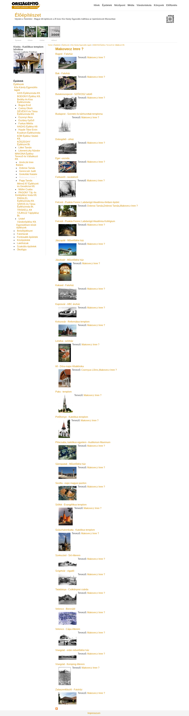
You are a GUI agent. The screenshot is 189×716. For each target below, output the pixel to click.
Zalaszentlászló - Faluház (68, 689)
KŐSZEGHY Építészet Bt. (23, 143)
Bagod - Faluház (64, 54)
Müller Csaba (25, 189)
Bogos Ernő (24, 105)
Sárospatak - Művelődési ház (70, 464)
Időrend (54, 40)
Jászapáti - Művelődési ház (69, 240)
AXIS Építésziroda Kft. (28, 93)
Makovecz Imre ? (28, 177)
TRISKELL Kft (24, 210)
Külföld (42, 40)
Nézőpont (119, 5)
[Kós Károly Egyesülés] (170, 19)
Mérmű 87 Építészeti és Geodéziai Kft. (28, 185)
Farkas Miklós (25, 123)
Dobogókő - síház (64, 139)
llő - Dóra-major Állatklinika (69, 366)
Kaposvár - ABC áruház (67, 304)
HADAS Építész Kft (27, 126)
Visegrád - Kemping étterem (70, 664)
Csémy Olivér (25, 108)
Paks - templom (63, 391)
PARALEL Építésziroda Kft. (25, 199)
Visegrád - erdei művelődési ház (72, 650)
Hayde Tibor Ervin (27, 129)
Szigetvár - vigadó (64, 571)
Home (50, 45)
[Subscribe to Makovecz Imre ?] (56, 709)
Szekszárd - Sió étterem (67, 555)
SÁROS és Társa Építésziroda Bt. (26, 205)
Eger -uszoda (62, 158)
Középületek (23, 240)
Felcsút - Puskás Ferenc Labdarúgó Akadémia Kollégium (85, 221)
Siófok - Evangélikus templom (71, 504)
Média (131, 5)
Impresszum (94, 713)
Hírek (97, 5)
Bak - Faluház (62, 73)
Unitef (21, 218)
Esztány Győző (26, 120)
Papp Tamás (25, 180)
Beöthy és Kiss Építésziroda (25, 100)
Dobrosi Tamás (27, 168)
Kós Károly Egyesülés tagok (81, 45)
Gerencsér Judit (27, 171)
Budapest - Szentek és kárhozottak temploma (79, 114)
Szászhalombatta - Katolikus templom (75, 530)
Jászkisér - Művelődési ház (69, 260)
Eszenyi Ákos (25, 117)
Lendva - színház (64, 341)
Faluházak (22, 234)
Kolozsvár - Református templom (72, 321)
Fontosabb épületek (27, 237)
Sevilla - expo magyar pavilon (70, 483)
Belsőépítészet (24, 231)
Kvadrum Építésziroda (28, 133)
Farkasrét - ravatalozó (66, 177)
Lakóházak (22, 243)
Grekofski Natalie (28, 174)
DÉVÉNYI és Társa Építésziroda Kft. (27, 112)
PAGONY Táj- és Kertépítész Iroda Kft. (26, 193)
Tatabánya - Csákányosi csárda (71, 589)
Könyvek (159, 5)
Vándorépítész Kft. (26, 222)
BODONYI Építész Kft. (28, 96)
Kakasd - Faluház (64, 285)
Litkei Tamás (25, 147)
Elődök (30, 40)
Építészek (18, 84)
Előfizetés (171, 5)
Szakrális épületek (26, 246)
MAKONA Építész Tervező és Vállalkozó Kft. (26, 156)
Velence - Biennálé (65, 609)
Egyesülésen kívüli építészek (26, 226)
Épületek (107, 5)
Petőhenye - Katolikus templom (71, 417)
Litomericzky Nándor (29, 150)
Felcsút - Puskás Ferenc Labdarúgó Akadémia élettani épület (87, 202)
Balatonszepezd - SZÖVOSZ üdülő (73, 94)
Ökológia (21, 249)
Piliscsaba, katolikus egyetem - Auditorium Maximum (82, 442)
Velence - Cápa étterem (67, 629)
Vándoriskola (144, 5)
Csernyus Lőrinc (89, 370)
